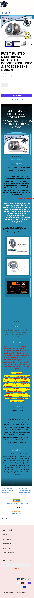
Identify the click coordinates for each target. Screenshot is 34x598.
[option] (9, 43)
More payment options (17, 99)
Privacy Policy (7, 539)
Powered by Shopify (22, 592)
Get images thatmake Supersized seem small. (8, 490)
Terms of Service (8, 552)
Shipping (3, 76)
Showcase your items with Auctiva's (24, 490)
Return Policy (7, 548)
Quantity (3, 81)
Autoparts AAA (13, 592)
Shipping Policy (8, 543)
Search (5, 535)
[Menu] (9, 13)
